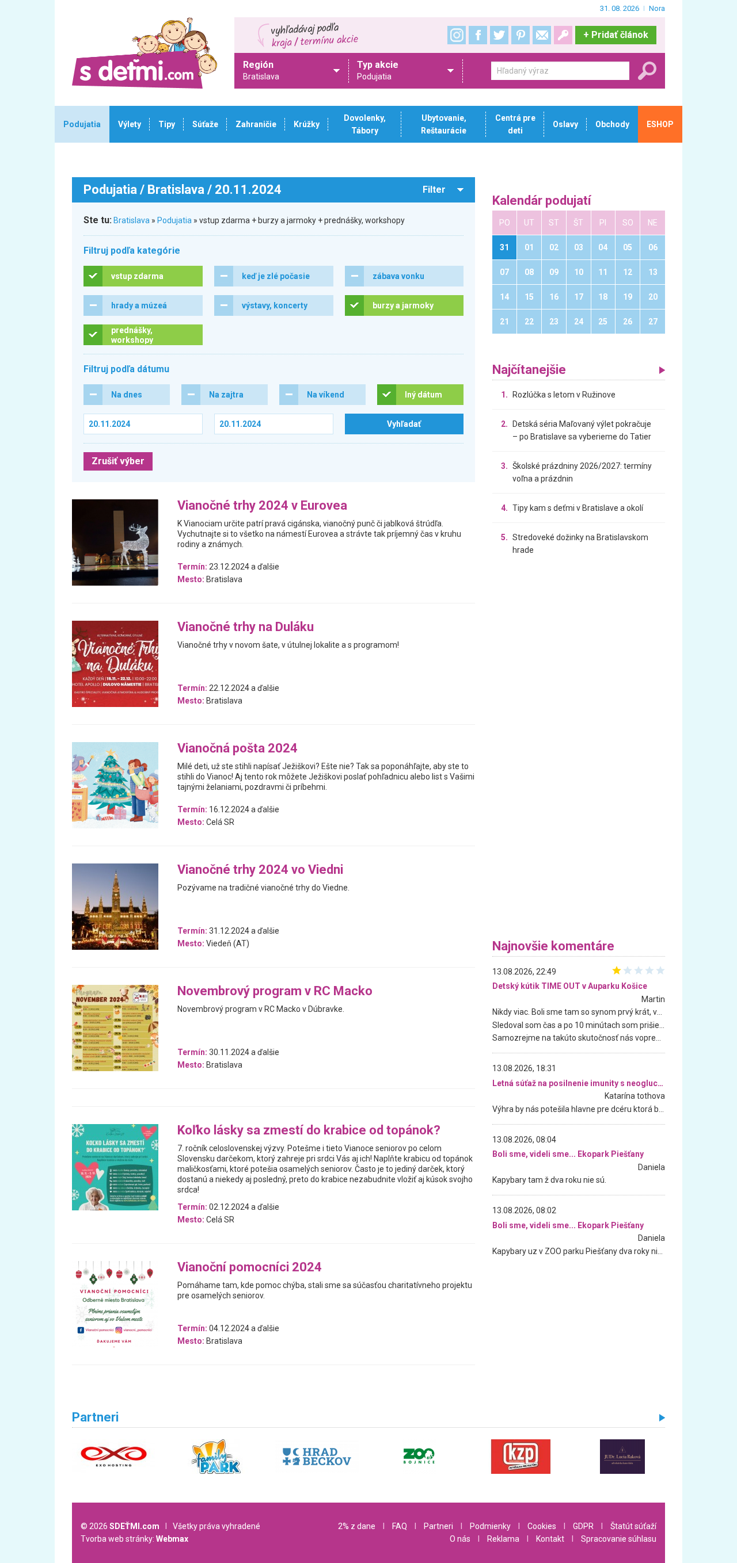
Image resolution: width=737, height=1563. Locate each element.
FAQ (399, 1526)
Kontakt (550, 1538)
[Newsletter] (542, 35)
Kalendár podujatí (541, 201)
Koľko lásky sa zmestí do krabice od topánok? (308, 1130)
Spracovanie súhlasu (618, 1538)
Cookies (541, 1526)
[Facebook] (478, 35)
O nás (460, 1538)
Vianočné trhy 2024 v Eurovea (262, 506)
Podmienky (490, 1526)
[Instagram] (456, 35)
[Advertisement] (578, 750)
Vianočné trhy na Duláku (245, 627)
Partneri (438, 1526)
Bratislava (131, 220)
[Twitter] (499, 35)
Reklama (503, 1538)
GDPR (583, 1526)
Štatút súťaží (633, 1526)
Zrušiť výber (118, 461)
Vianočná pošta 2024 (237, 748)
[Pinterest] (520, 35)
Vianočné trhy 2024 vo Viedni (260, 870)
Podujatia (174, 220)
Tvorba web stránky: (134, 1538)
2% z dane (356, 1526)
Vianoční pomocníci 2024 (249, 1267)
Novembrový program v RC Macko (275, 991)
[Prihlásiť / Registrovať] (563, 35)
